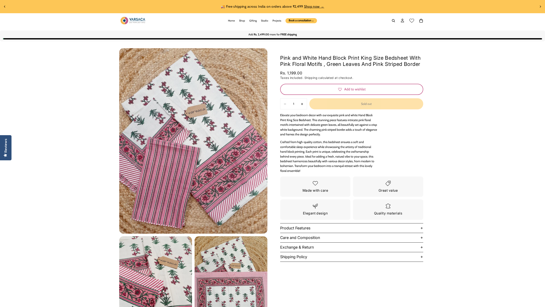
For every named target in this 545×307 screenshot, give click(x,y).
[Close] (350, 104)
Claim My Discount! (314, 179)
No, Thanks (314, 192)
